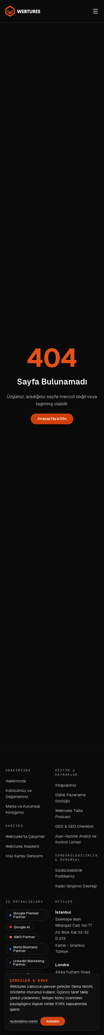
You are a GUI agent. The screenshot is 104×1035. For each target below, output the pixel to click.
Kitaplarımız (65, 785)
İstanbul (63, 912)
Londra (62, 964)
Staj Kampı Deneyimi (24, 855)
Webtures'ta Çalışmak (25, 836)
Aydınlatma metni (24, 1021)
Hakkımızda (16, 780)
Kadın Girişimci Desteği (76, 886)
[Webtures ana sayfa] (23, 11)
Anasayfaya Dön (52, 418)
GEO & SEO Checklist (74, 826)
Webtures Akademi (22, 846)
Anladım (52, 1021)
